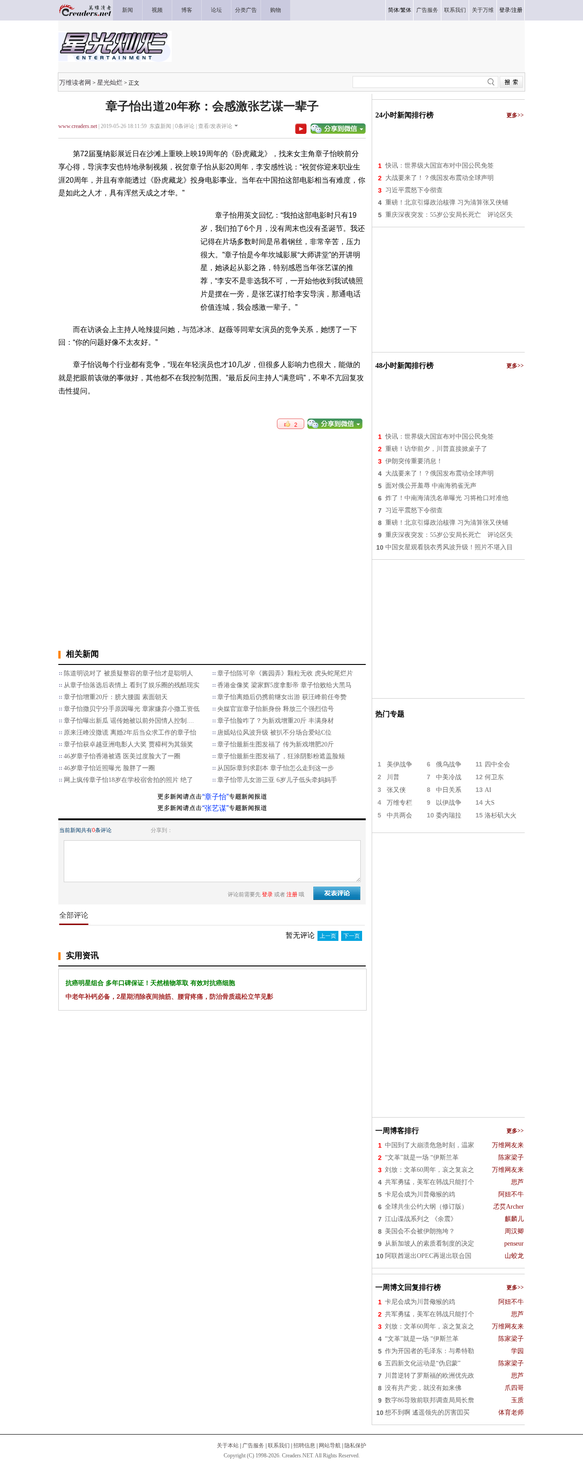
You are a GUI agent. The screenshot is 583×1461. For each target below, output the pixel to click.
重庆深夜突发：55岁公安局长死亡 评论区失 (449, 214)
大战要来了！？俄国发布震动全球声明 (439, 177)
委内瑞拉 (448, 815)
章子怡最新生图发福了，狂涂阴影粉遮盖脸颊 (281, 756)
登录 (504, 10)
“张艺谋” (215, 808)
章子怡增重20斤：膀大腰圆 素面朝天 (116, 697)
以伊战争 (448, 802)
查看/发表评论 (215, 126)
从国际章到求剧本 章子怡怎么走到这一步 (275, 768)
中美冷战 (448, 777)
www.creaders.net (77, 126)
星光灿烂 (110, 82)
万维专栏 (399, 802)
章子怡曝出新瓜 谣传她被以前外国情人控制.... (129, 720)
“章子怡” (215, 797)
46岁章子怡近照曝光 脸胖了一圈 (109, 768)
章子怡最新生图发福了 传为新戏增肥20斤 (275, 744)
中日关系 (448, 790)
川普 (393, 777)
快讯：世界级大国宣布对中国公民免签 (439, 165)
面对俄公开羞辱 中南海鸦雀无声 (430, 485)
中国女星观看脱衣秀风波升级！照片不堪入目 (449, 547)
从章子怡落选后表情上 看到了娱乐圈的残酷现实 (131, 685)
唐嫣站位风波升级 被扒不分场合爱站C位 (274, 732)
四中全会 (497, 764)
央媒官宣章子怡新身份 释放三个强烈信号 (275, 708)
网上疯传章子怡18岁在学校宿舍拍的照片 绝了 (128, 779)
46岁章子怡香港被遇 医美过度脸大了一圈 (122, 756)
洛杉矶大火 (501, 815)
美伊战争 (399, 764)
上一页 (328, 936)
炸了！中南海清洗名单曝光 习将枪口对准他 (446, 498)
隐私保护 (355, 1445)
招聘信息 (304, 1445)
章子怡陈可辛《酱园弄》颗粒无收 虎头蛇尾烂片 (285, 673)
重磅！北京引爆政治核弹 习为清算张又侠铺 (446, 202)
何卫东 (494, 777)
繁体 (405, 10)
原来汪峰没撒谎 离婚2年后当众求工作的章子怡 (130, 732)
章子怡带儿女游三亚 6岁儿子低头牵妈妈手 (277, 779)
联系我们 (279, 1445)
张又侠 (396, 790)
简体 (393, 10)
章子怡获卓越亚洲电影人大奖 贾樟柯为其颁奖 (128, 744)
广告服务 (253, 1445)
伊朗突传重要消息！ (414, 461)
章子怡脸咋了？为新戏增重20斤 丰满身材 (275, 720)
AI (488, 790)
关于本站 (228, 1445)
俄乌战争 (448, 764)
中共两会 (399, 815)
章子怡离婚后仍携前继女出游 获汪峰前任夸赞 (282, 697)
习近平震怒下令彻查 (414, 190)
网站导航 (330, 1445)
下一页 (351, 936)
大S (490, 802)
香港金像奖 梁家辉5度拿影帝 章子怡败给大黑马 (284, 685)
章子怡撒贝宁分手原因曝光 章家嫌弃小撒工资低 (131, 708)
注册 (516, 10)
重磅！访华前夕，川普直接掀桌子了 (436, 448)
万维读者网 (75, 82)
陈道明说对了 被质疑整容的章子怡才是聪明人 (128, 673)
